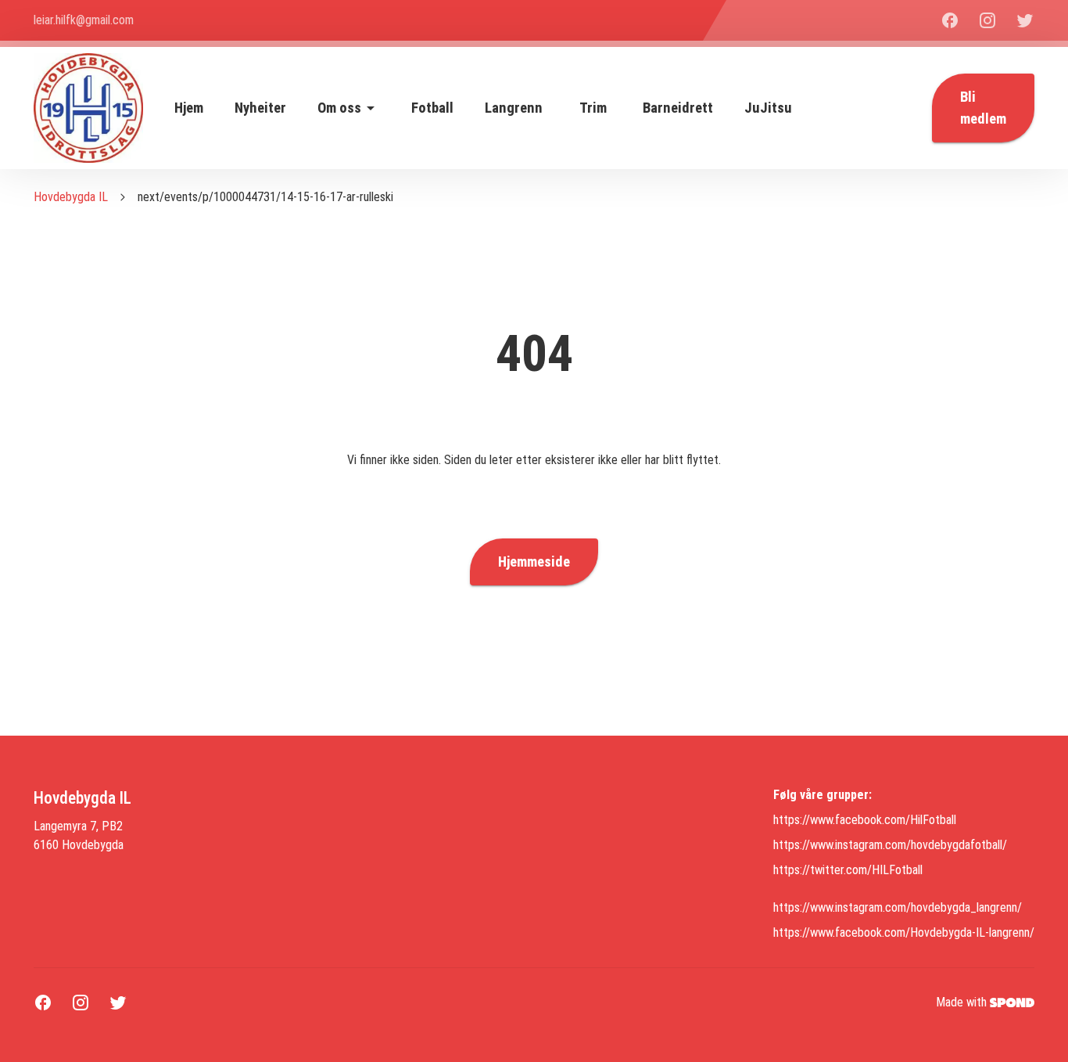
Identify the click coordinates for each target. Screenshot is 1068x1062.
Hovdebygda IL (71, 196)
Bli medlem (983, 108)
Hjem (188, 108)
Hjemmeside (534, 562)
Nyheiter (260, 108)
